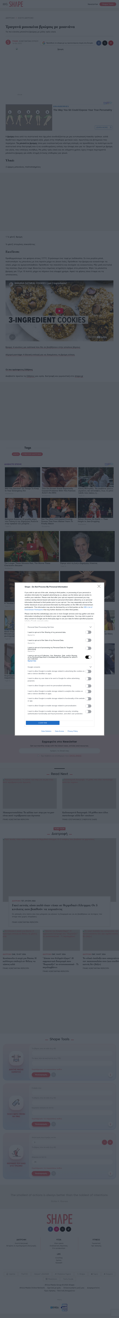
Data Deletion (46, 731)
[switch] (88, 632)
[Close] (100, 587)
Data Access (59, 731)
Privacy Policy (73, 731)
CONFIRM (42, 723)
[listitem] (59, 627)
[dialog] (59, 659)
